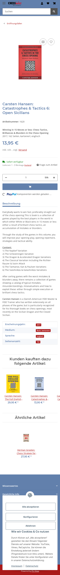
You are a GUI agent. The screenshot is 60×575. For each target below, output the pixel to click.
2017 (38, 325)
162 (38, 342)
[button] (42, 3)
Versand (22, 149)
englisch (40, 336)
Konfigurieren (30, 517)
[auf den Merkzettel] (51, 41)
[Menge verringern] (6, 177)
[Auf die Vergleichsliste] (43, 41)
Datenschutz (32, 566)
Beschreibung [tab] (11, 203)
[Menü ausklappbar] (4, 2)
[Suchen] (54, 11)
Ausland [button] (27, 165)
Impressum (16, 566)
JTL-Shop (35, 571)
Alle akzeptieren (30, 506)
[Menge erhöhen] (54, 177)
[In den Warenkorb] (4, 33)
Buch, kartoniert (43, 330)
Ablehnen (31, 525)
